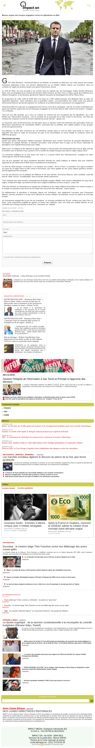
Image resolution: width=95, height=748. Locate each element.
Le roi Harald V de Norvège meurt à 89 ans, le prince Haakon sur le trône (49, 557)
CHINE (6, 415)
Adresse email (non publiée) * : (13, 222)
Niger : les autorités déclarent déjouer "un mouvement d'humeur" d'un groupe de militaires (36, 608)
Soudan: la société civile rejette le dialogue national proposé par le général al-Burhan (35, 432)
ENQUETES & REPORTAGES (14, 296)
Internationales (8, 542)
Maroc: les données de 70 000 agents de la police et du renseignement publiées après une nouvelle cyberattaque (46, 426)
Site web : (6, 229)
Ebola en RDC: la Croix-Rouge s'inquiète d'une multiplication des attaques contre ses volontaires (40, 448)
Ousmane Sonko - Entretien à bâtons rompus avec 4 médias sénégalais (24, 524)
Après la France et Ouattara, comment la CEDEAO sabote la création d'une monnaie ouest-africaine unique (69, 526)
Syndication (47, 744)
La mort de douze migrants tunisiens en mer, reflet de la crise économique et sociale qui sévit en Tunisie (42, 584)
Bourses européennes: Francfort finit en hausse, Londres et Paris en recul (31, 475)
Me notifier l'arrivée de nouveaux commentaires (23, 257)
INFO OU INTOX (9, 375)
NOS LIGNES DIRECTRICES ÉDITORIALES (27, 711)
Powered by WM (57, 744)
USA (5, 412)
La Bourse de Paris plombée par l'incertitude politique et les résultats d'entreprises (34, 473)
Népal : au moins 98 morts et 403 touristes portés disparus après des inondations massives (38, 570)
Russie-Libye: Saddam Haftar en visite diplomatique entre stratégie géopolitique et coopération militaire (42, 443)
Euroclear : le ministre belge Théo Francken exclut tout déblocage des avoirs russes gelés (36, 602)
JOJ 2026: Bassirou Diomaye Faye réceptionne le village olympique (28, 613)
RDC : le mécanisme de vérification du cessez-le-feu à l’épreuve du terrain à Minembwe (36, 437)
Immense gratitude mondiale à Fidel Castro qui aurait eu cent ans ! (47, 680)
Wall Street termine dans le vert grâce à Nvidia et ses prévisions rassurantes (32, 476)
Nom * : (5, 215)
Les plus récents (8, 488)
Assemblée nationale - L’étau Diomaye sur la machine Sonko (26, 276)
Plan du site (36, 744)
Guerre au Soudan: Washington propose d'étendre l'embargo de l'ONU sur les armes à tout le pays (40, 577)
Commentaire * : (8, 236)
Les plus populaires (25, 488)
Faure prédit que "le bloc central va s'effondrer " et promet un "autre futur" (30, 597)
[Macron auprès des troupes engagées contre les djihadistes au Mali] (47, 21)
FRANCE (7, 408)
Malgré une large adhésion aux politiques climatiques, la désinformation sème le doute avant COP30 (40, 397)
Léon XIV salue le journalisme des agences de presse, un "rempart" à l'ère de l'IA (33, 399)
